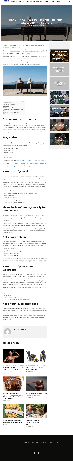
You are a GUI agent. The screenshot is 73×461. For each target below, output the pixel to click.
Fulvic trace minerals (17, 223)
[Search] (69, 1)
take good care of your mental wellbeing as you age (21, 287)
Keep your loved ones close (10, 113)
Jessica (5, 424)
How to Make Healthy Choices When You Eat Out (35, 422)
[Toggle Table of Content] (21, 102)
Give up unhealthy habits (9, 104)
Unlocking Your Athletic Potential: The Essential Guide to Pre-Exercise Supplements (13, 368)
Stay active (6, 106)
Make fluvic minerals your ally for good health (13, 109)
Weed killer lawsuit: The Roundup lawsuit (36, 394)
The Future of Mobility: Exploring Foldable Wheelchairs (36, 367)
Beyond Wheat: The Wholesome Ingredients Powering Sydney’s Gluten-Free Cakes (13, 396)
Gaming (47, 1)
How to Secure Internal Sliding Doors (60, 83)
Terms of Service (31, 442)
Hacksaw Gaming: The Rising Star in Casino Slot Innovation (59, 69)
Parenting (21, 1)
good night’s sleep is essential (10, 241)
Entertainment (38, 1)
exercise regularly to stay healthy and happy (27, 160)
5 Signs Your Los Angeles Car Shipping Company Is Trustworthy (59, 125)
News (58, 1)
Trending (14, 1)
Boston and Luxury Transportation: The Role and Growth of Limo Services (59, 111)
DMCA (58, 442)
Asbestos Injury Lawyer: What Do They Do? (59, 139)
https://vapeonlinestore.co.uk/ (36, 448)
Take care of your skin (9, 107)
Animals (29, 1)
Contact (18, 442)
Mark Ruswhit (33, 25)
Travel (53, 1)
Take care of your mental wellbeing (11, 112)
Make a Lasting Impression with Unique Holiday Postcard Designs (60, 97)
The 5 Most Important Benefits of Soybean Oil (13, 421)
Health (42, 25)
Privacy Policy (47, 442)
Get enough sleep (8, 110)
